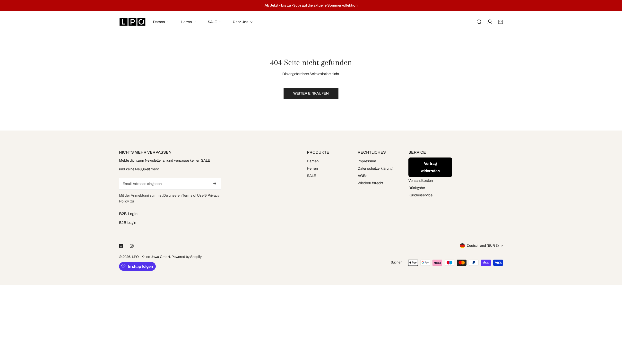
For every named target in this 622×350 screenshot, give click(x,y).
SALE (311, 176)
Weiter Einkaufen (311, 93)
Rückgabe (416, 188)
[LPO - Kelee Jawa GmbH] (132, 21)
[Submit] (215, 183)
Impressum (367, 161)
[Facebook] (121, 246)
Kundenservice (420, 195)
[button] (500, 22)
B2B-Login (127, 223)
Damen (313, 161)
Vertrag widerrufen (430, 167)
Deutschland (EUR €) (483, 245)
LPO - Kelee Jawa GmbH (151, 257)
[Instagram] (131, 246)
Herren (312, 168)
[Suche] (479, 22)
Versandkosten (420, 181)
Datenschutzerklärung (375, 168)
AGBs (362, 176)
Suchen (396, 262)
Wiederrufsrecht (370, 183)
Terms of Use (193, 195)
